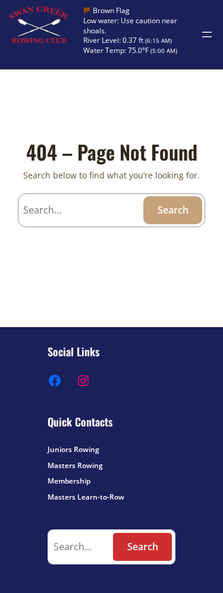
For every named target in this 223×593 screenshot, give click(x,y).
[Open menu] (207, 34)
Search (173, 210)
